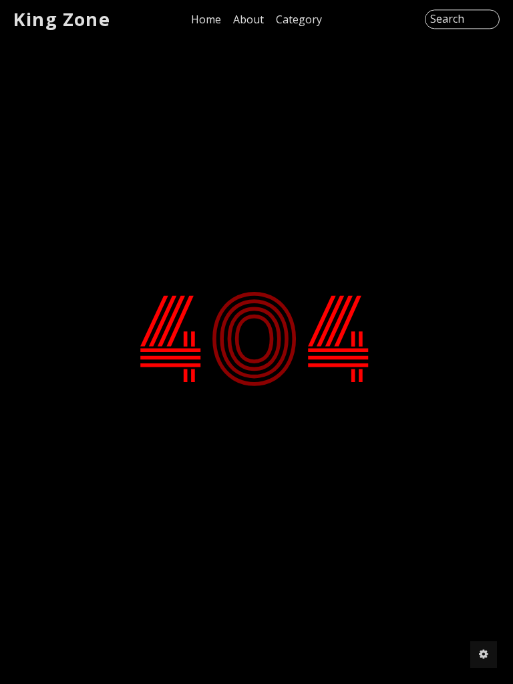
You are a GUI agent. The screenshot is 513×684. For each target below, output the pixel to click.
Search (447, 19)
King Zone (61, 19)
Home (206, 19)
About (248, 19)
